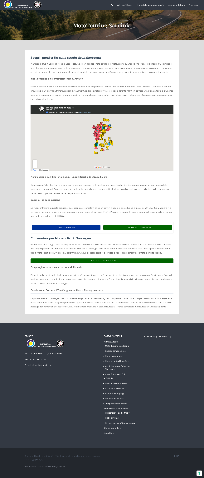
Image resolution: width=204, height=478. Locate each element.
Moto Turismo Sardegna (117, 346)
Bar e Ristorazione (114, 356)
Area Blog (193, 5)
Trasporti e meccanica (116, 403)
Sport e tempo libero (115, 351)
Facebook (174, 456)
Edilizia (109, 378)
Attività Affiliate (124, 5)
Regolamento (112, 418)
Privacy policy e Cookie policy (120, 423)
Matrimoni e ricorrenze (116, 383)
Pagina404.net (59, 467)
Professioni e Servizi (114, 398)
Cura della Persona (114, 388)
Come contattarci (176, 5)
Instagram (178, 456)
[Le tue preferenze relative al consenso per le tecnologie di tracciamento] (199, 473)
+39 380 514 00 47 (37, 359)
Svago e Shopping (114, 393)
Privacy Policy (150, 336)
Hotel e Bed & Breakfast (117, 361)
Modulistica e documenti (150, 5)
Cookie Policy (164, 336)
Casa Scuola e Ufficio (115, 374)
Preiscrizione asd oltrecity (117, 413)
